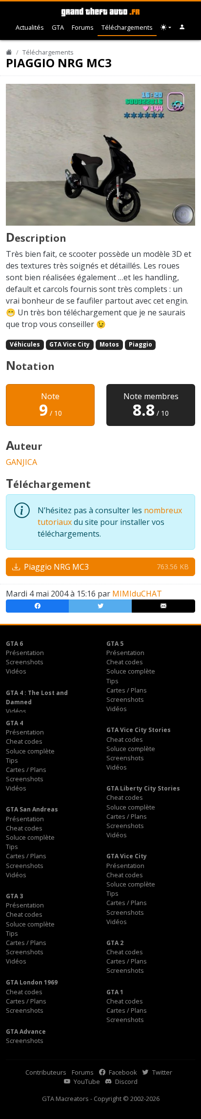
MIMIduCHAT (137, 593)
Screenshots (24, 661)
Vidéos (16, 671)
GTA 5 (114, 643)
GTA (58, 27)
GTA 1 (114, 992)
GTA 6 (14, 643)
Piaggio (140, 344)
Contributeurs (45, 1072)
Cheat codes (124, 661)
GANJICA (21, 462)
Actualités (30, 27)
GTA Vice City (69, 344)
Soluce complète (130, 671)
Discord (126, 1081)
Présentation (25, 652)
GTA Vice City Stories (138, 730)
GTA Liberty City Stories (143, 788)
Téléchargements (127, 27)
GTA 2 (114, 943)
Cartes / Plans (126, 690)
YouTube (86, 1081)
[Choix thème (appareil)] (166, 27)
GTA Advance (26, 1031)
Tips (112, 680)
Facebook (122, 1072)
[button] (182, 27)
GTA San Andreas (32, 809)
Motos (109, 344)
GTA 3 (14, 896)
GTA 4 (14, 723)
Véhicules (25, 344)
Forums (83, 27)
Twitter (161, 1072)
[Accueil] (9, 52)
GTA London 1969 (32, 982)
